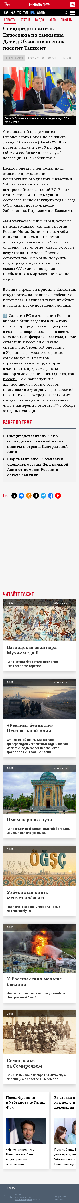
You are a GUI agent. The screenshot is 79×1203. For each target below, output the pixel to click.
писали (10, 379)
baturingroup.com (23, 1199)
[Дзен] (36, 496)
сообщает (28, 152)
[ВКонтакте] (21, 496)
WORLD (41, 13)
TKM (25, 13)
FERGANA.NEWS (40, 4)
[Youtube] (58, 496)
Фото (52, 20)
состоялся (12, 200)
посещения (45, 305)
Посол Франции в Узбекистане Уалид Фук (26, 1102)
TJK (19, 13)
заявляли (60, 400)
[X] (14, 496)
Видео (39, 20)
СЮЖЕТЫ (67, 20)
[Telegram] (43, 496)
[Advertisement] (39, 548)
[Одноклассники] (29, 496)
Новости (10, 20)
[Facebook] (50, 496)
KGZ (13, 13)
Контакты (10, 1187)
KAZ (6, 13)
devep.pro (60, 1199)
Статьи (25, 20)
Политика (65, 58)
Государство (36, 58)
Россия (51, 58)
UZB (32, 13)
